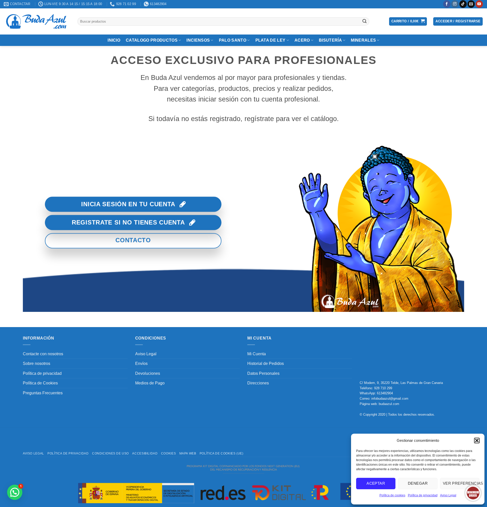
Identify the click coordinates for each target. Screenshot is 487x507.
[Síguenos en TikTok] (463, 4)
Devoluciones (147, 373)
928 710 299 (383, 388)
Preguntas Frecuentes (43, 393)
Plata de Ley (270, 40)
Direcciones (258, 383)
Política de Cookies (40, 383)
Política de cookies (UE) (222, 453)
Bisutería (330, 40)
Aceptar (376, 483)
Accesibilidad (145, 453)
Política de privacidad (423, 495)
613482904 (385, 393)
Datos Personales (263, 373)
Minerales (363, 40)
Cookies (168, 453)
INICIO (114, 40)
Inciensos (198, 40)
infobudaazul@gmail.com (389, 398)
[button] (476, 440)
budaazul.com (389, 404)
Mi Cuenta (256, 354)
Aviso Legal (448, 495)
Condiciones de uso (110, 453)
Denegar (418, 483)
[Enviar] (364, 21)
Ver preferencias (461, 483)
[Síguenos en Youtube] (479, 4)
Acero (302, 40)
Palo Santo (232, 40)
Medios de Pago (150, 383)
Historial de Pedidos (265, 363)
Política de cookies (392, 495)
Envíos (141, 363)
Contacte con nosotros (43, 354)
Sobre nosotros (36, 363)
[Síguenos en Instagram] (455, 4)
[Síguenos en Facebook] (446, 4)
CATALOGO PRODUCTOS (152, 40)
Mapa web (187, 453)
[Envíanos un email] (471, 4)
